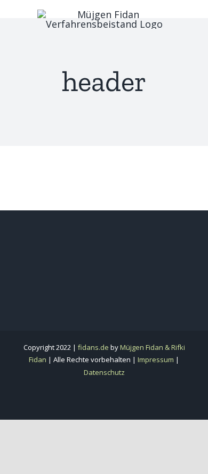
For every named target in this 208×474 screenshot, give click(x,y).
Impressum (156, 359)
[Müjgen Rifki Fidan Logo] (104, 14)
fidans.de (93, 347)
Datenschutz (104, 372)
